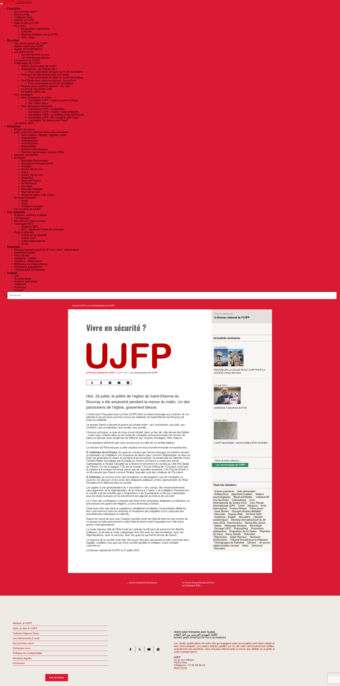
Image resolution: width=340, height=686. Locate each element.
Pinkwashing (241, 528)
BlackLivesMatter (243, 497)
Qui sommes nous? (24, 643)
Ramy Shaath (233, 534)
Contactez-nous (21, 648)
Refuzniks (249, 534)
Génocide (219, 514)
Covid (241, 505)
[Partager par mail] (119, 383)
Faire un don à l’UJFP (25, 628)
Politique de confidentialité (27, 653)
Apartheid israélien (241, 494)
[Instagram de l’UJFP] (158, 650)
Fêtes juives (256, 508)
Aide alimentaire (246, 491)
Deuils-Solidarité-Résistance (142, 582)
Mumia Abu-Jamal (255, 522)
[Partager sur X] (92, 383)
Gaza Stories (221, 511)
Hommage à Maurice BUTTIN (230, 408)
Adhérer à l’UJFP (22, 623)
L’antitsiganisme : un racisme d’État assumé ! (241, 443)
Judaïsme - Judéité (225, 517)
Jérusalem (244, 517)
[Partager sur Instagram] (110, 383)
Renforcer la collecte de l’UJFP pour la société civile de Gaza (239, 371)
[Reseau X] (139, 650)
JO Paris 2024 (254, 514)
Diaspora (253, 505)
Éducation (219, 548)
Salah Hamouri (238, 537)
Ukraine (251, 542)
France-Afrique (238, 508)
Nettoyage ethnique (235, 525)
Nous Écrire (180, 668)
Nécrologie (256, 525)
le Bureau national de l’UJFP (100, 373)
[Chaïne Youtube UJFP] (149, 650)
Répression (220, 537)
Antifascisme (221, 494)
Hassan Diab (235, 514)
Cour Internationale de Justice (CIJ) (234, 501)
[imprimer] (128, 383)
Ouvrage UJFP (222, 528)
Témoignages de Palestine (229, 542)
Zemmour (257, 545)
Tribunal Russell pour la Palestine (249, 539)
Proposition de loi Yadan (242, 531)
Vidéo (245, 545)
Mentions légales (22, 658)
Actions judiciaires (224, 491)
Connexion (19, 663)
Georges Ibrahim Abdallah (246, 511)
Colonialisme (239, 499)
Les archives (56, 677)
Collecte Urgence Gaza (26, 633)
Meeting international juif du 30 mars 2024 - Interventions (239, 521)
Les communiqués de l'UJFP (100, 305)
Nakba (218, 525)
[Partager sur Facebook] (101, 383)
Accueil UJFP (78, 305)
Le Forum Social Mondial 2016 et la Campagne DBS (198, 584)
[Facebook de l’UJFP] (130, 650)
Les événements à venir (26, 638)
